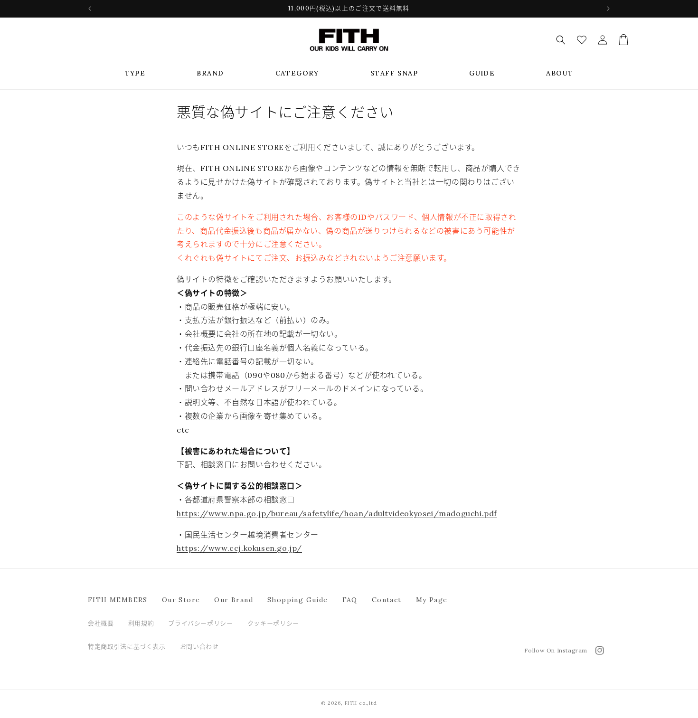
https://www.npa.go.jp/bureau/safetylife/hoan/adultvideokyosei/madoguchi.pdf (337, 513)
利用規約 (141, 623)
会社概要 (101, 623)
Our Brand (233, 599)
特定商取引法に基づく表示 (127, 646)
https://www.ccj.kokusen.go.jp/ (239, 548)
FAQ (350, 599)
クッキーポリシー (273, 623)
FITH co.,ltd (361, 703)
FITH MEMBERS (118, 599)
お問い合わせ (199, 646)
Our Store (181, 599)
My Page (432, 599)
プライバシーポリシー (200, 623)
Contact (387, 599)
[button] (135, 73)
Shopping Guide (297, 599)
